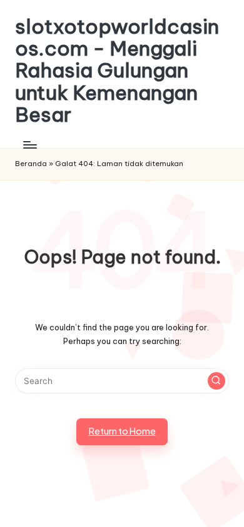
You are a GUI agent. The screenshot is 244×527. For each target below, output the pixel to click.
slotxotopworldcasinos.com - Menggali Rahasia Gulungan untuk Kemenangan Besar (117, 71)
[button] (216, 381)
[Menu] (29, 144)
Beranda (31, 163)
